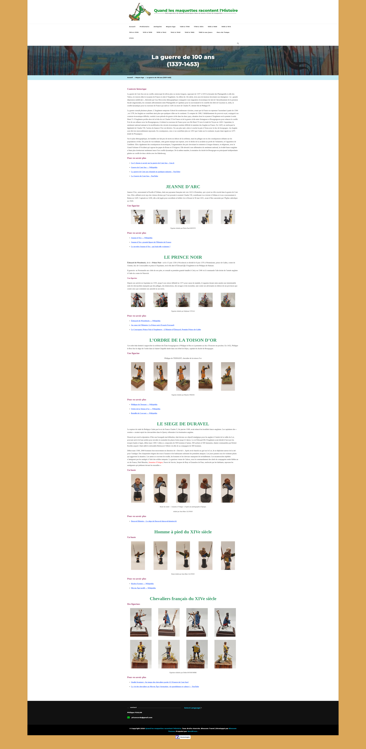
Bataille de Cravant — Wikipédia (144, 413)
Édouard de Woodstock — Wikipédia (145, 321)
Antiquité (158, 26)
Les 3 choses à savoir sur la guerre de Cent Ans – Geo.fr (152, 163)
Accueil (132, 26)
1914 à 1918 (133, 32)
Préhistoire (144, 26)
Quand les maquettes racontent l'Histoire (196, 10)
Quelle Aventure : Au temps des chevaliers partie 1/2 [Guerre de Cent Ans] (159, 682)
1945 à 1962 (189, 32)
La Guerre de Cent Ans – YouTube (144, 176)
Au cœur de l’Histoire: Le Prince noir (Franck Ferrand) (152, 325)
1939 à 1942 (161, 32)
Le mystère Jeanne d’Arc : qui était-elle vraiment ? (150, 247)
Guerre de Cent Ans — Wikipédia (144, 167)
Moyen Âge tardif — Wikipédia (143, 588)
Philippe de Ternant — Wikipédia (144, 404)
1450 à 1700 (185, 26)
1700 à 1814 (198, 26)
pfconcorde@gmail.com (142, 717)
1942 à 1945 (175, 32)
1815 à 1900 (212, 26)
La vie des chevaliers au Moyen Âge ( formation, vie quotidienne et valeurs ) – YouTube (165, 687)
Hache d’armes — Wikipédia (142, 584)
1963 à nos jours (205, 32)
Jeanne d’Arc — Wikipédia (141, 238)
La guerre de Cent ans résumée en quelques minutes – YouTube (155, 172)
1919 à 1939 (147, 32)
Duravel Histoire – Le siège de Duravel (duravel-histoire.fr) (154, 521)
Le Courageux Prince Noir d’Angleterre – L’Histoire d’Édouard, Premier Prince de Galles (166, 329)
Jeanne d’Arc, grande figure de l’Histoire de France (151, 242)
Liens (131, 38)
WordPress (192, 731)
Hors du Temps (223, 32)
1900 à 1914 (226, 26)
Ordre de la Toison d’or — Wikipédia (145, 409)
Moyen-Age (171, 26)
